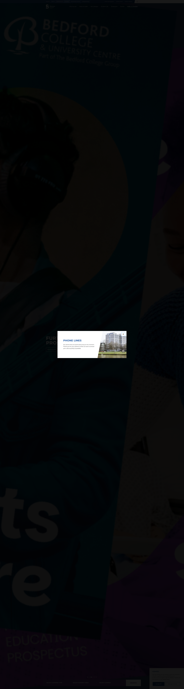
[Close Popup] (123, 334)
